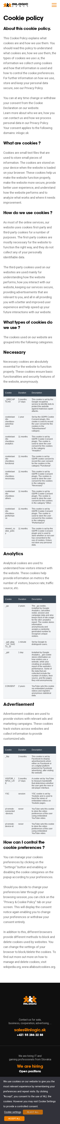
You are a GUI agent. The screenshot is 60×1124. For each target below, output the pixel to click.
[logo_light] (15, 5)
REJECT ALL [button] (33, 1112)
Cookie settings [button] (12, 1112)
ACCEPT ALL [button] (14, 1118)
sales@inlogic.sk (30, 1029)
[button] (54, 4)
